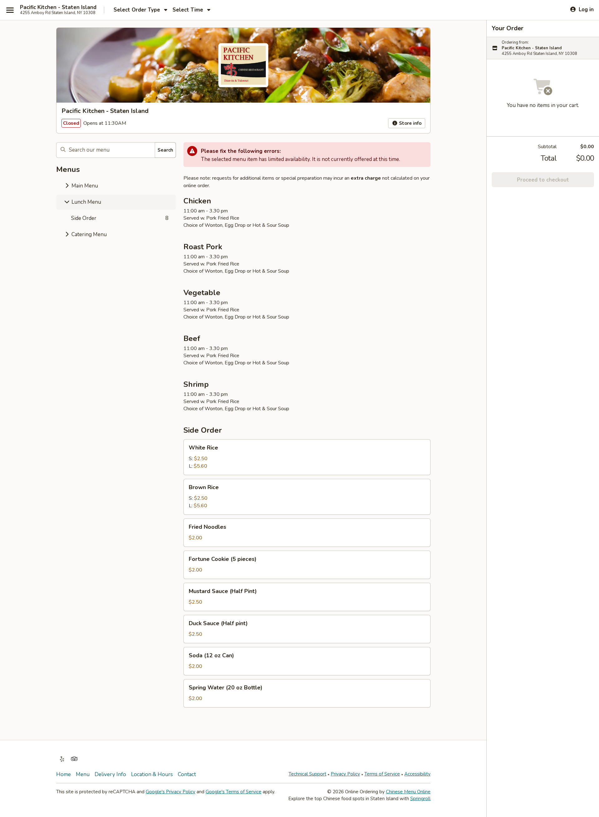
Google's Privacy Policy (170, 792)
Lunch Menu (85, 202)
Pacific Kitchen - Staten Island (58, 7)
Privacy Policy (345, 774)
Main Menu (84, 185)
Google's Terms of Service (233, 792)
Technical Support (307, 774)
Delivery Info (110, 774)
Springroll (420, 798)
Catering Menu (88, 234)
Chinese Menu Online (408, 792)
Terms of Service (382, 774)
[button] (307, 457)
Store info (409, 123)
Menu (83, 774)
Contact (187, 774)
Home (63, 774)
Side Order (119, 218)
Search (165, 150)
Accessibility (417, 774)
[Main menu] (10, 10)
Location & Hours (152, 774)
